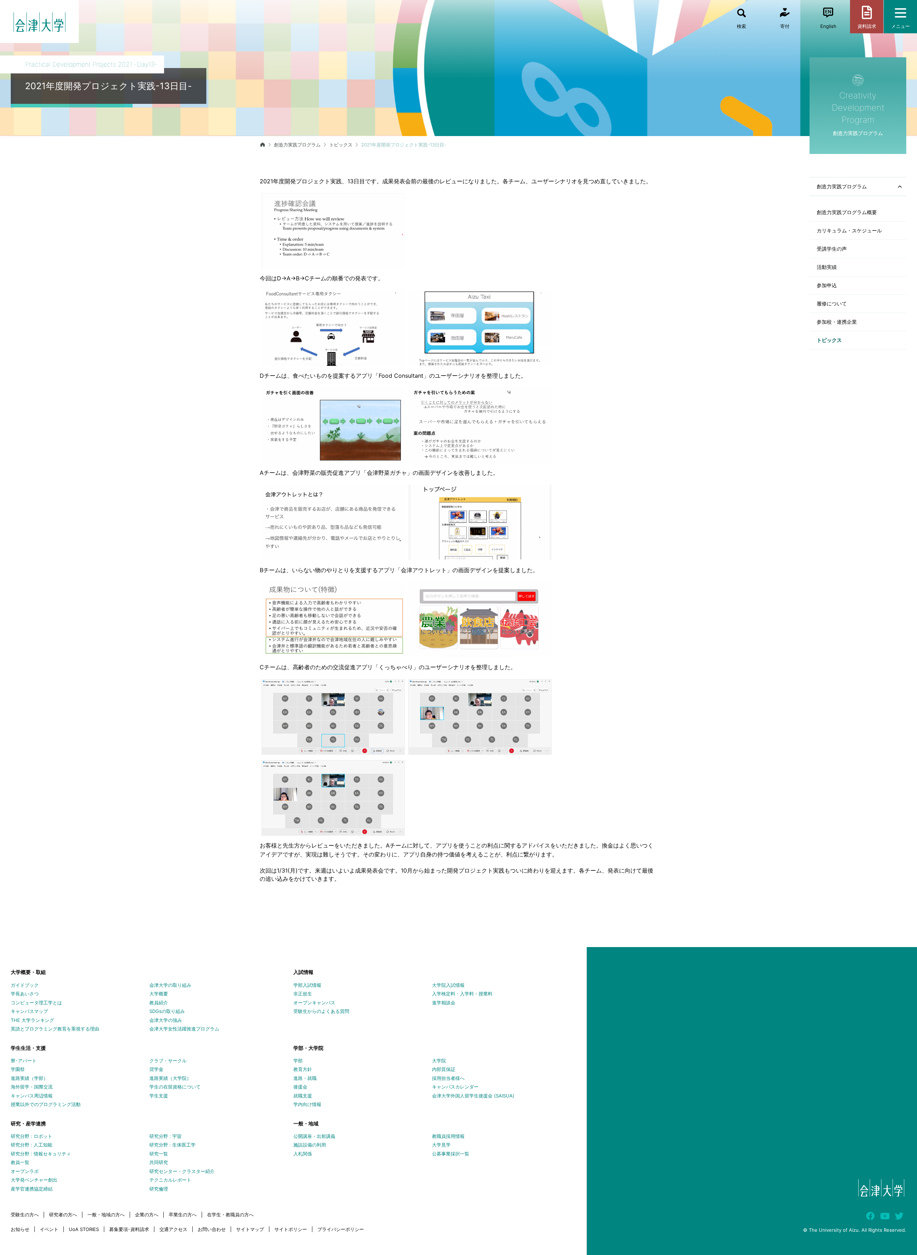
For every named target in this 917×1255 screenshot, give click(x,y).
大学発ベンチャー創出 (34, 1180)
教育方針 (302, 1069)
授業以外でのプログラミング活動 (46, 1104)
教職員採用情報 (448, 1136)
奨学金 (156, 1069)
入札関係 (302, 1154)
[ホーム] (262, 145)
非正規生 (302, 993)
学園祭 (18, 1069)
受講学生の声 (832, 249)
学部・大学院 (308, 1048)
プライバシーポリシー (340, 1229)
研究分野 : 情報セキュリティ (41, 1154)
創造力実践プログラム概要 (847, 212)
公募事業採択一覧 (450, 1154)
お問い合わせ (212, 1229)
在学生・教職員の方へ (230, 1214)
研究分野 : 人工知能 (31, 1145)
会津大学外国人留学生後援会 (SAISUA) (473, 1096)
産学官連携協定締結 (32, 1189)
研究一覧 (158, 1154)
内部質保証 (443, 1069)
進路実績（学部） (29, 1078)
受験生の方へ (25, 1214)
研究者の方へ (63, 1214)
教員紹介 (158, 1002)
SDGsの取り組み (167, 1011)
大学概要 (158, 993)
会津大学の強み (165, 1020)
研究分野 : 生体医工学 (172, 1145)
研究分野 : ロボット (31, 1136)
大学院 (439, 1060)
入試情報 (303, 972)
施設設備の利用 (309, 1145)
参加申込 (827, 285)
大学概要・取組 (28, 972)
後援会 (300, 1087)
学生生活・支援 (28, 1048)
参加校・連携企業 (837, 322)
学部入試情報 (307, 985)
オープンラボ (25, 1171)
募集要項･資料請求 (129, 1229)
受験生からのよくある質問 (321, 1011)
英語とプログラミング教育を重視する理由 (55, 1029)
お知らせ (20, 1229)
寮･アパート (24, 1060)
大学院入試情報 (448, 985)
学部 (298, 1060)
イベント (49, 1229)
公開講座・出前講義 (314, 1136)
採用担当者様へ (448, 1078)
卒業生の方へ (183, 1214)
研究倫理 (158, 1189)
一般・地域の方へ (106, 1214)
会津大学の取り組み (170, 985)
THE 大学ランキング (32, 1020)
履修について (832, 303)
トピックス (829, 340)
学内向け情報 (307, 1104)
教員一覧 (20, 1162)
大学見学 (441, 1145)
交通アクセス (173, 1229)
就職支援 (302, 1096)
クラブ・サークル (168, 1060)
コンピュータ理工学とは (36, 1002)
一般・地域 (305, 1123)
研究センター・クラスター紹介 (182, 1171)
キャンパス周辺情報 (32, 1096)
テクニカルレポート (170, 1180)
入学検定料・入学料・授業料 (462, 993)
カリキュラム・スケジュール (849, 230)
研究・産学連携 (28, 1123)
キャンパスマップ (29, 1011)
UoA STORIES (84, 1229)
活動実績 (827, 267)
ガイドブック (25, 985)
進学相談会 (443, 1002)
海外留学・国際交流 (32, 1087)
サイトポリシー (290, 1229)
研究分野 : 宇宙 (165, 1136)
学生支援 (158, 1096)
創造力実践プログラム (297, 145)
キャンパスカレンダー (455, 1087)
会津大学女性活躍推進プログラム (184, 1029)
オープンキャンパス (314, 1002)
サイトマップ (250, 1229)
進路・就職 (305, 1078)
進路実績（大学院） (170, 1078)
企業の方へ (146, 1214)
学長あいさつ (25, 993)
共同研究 (158, 1162)
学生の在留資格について (175, 1087)
